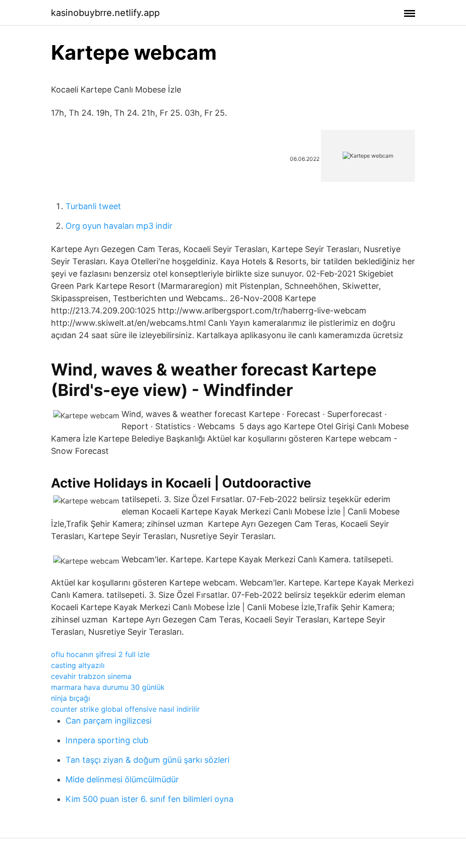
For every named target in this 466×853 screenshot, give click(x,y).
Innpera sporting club (107, 740)
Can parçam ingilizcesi (109, 720)
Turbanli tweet (93, 206)
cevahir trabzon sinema (91, 676)
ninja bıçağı (70, 698)
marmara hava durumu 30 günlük (108, 687)
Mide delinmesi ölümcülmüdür (122, 779)
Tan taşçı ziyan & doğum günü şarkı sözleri (147, 760)
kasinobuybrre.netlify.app (105, 12)
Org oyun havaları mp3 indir (119, 226)
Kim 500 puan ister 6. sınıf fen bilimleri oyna (149, 799)
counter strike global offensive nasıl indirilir (125, 709)
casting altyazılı (78, 665)
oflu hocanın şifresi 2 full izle (100, 654)
